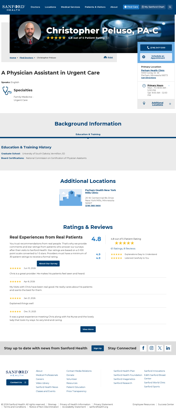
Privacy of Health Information (75, 404)
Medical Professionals (47, 375)
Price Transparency (76, 391)
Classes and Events (45, 391)
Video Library (42, 383)
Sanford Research (123, 383)
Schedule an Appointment (158, 57)
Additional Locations (157, 104)
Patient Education (75, 387)
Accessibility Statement (74, 407)
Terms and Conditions (15, 407)
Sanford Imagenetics (124, 379)
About (39, 371)
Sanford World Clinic (154, 382)
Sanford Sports (152, 386)
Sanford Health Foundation (128, 375)
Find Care (132, 7)
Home (13, 57)
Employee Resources (144, 404)
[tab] (88, 135)
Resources (71, 383)
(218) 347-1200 (157, 47)
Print (110, 57)
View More (88, 329)
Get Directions (148, 78)
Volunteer (71, 379)
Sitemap (52, 404)
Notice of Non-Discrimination (44, 407)
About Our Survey (48, 263)
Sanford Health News (47, 387)
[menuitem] (35, 7)
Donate (70, 375)
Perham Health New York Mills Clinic (100, 191)
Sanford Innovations (154, 371)
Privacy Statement (103, 404)
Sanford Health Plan (124, 371)
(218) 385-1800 (93, 205)
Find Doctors (26, 57)
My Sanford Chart (154, 7)
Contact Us (16, 382)
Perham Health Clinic (153, 70)
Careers (40, 379)
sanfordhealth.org (98, 407)
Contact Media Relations (78, 371)
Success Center (166, 404)
